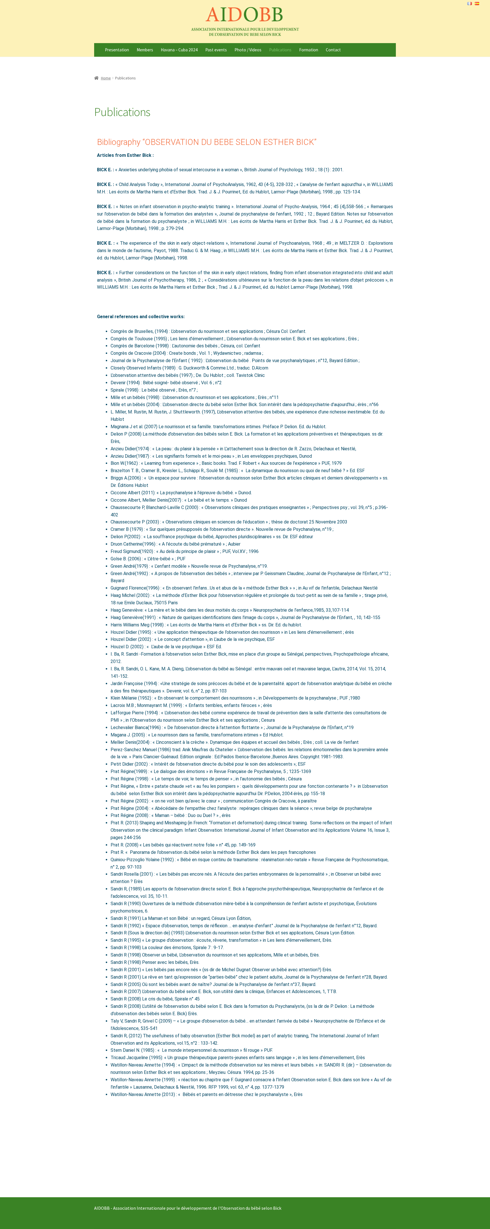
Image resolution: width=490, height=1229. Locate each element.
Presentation (117, 49)
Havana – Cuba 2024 (179, 49)
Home (106, 78)
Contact (333, 49)
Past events (216, 49)
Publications (280, 49)
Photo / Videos (248, 49)
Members (145, 49)
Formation (308, 49)
